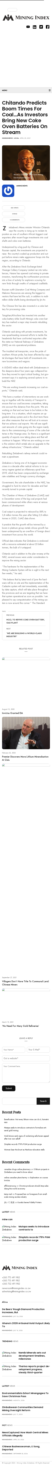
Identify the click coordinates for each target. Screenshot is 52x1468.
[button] (5, 9)
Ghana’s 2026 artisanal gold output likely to (26, 1325)
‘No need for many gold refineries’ (20, 1026)
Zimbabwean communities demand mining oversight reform (22, 1409)
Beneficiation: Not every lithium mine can (19, 1218)
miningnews (7, 138)
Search (43, 1101)
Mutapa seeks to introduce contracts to (34, 1228)
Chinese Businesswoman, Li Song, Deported (21, 1448)
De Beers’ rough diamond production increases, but (23, 1311)
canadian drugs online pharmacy (17, 1169)
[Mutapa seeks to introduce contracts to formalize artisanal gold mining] (9, 1228)
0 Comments (14, 220)
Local (16, 138)
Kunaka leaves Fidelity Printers (29, 1202)
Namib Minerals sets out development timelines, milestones (32, 1355)
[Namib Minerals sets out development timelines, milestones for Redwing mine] (9, 1354)
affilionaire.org (10, 1185)
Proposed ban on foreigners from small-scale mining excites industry (25, 1195)
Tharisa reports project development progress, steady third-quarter (34, 1369)
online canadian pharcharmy (15, 1177)
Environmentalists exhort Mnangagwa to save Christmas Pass (25, 1395)
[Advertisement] (26, 57)
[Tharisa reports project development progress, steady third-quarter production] (9, 1367)
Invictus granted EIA (12, 713)
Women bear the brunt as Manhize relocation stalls (24, 1149)
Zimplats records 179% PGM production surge (23, 1144)
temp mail (8, 1194)
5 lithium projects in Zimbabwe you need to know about (26, 1171)
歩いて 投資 (9, 1202)
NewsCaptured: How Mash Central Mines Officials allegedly (25, 1434)
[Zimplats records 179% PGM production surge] (9, 1238)
